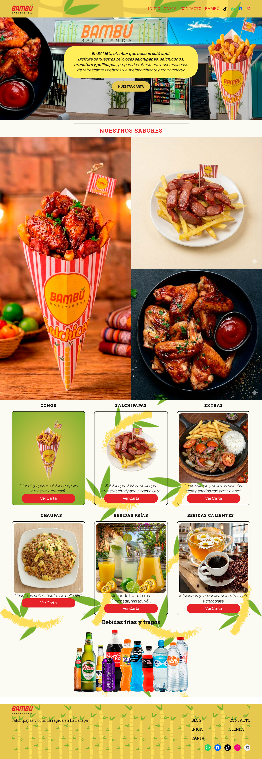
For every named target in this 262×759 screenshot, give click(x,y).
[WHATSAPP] (233, 9)
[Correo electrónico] (247, 747)
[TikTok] (227, 747)
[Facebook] (217, 747)
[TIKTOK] (225, 9)
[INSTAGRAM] (248, 9)
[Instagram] (237, 747)
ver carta (48, 498)
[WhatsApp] (208, 747)
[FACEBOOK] (240, 9)
